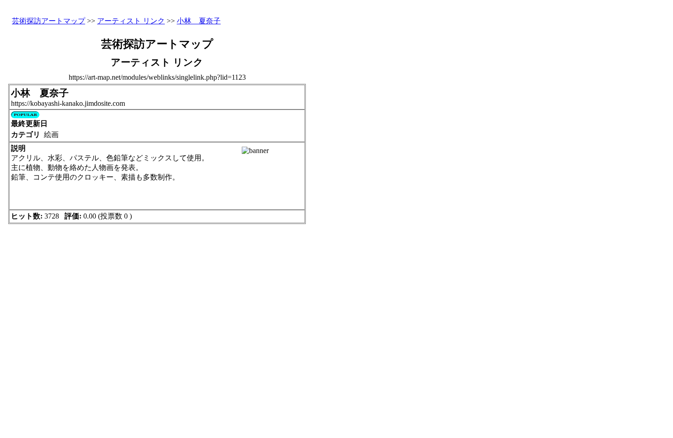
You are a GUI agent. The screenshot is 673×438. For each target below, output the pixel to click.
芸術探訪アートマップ (48, 21)
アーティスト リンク (131, 21)
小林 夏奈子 (199, 21)
